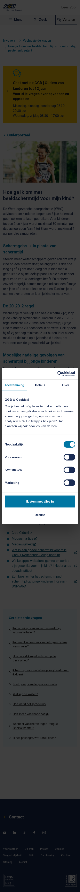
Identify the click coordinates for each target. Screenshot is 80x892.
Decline (40, 515)
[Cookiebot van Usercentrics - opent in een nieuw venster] (57, 373)
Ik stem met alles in (40, 501)
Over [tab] (65, 385)
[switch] (69, 457)
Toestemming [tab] (14, 385)
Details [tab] (40, 385)
